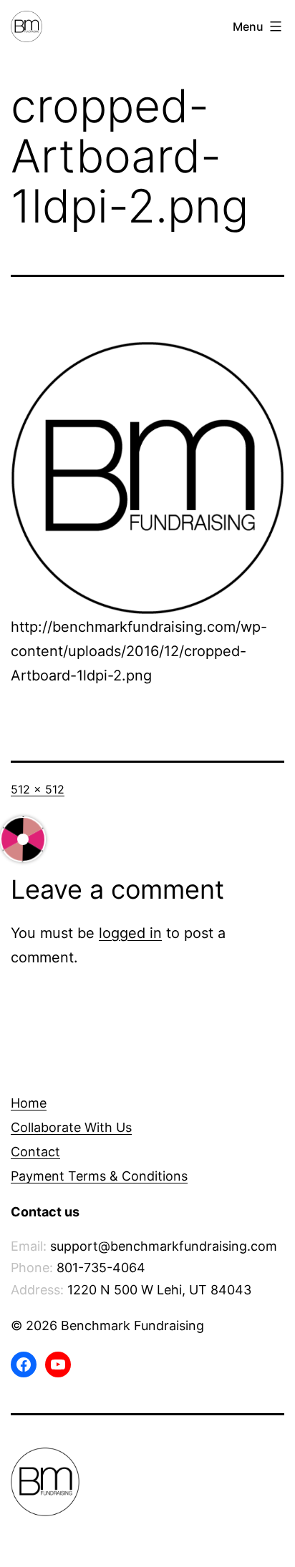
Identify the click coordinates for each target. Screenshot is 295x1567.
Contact (35, 1151)
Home (29, 1102)
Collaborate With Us (71, 1127)
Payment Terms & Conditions (99, 1175)
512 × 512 (37, 789)
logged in (130, 933)
